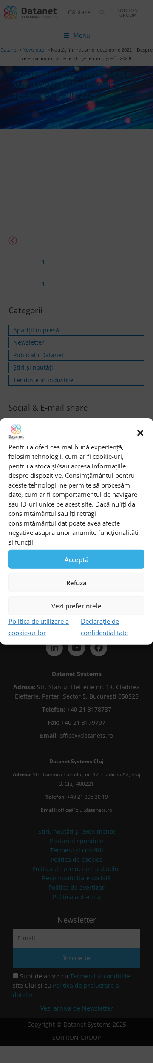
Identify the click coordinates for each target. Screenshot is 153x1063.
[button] (140, 433)
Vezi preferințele (76, 606)
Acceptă (77, 559)
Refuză (76, 582)
